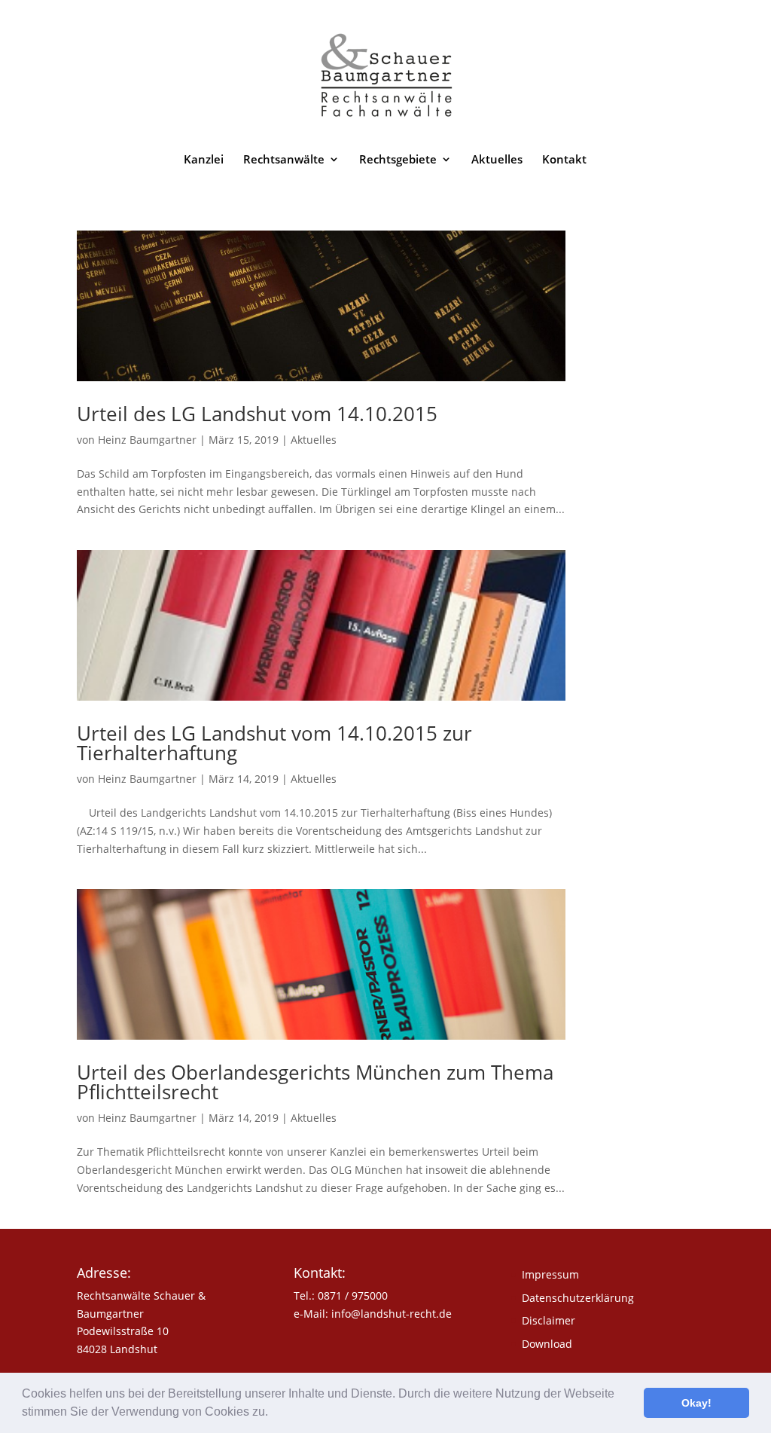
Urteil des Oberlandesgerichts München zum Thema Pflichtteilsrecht (315, 1082)
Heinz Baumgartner (147, 439)
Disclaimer (548, 1320)
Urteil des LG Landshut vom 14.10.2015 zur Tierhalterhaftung (274, 743)
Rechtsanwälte (284, 160)
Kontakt (564, 160)
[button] (273, 1413)
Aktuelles (497, 160)
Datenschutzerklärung (578, 1298)
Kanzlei (204, 160)
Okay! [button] (696, 1403)
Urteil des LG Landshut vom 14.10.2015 (257, 413)
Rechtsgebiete (398, 160)
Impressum (550, 1274)
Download (547, 1344)
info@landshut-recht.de (391, 1313)
